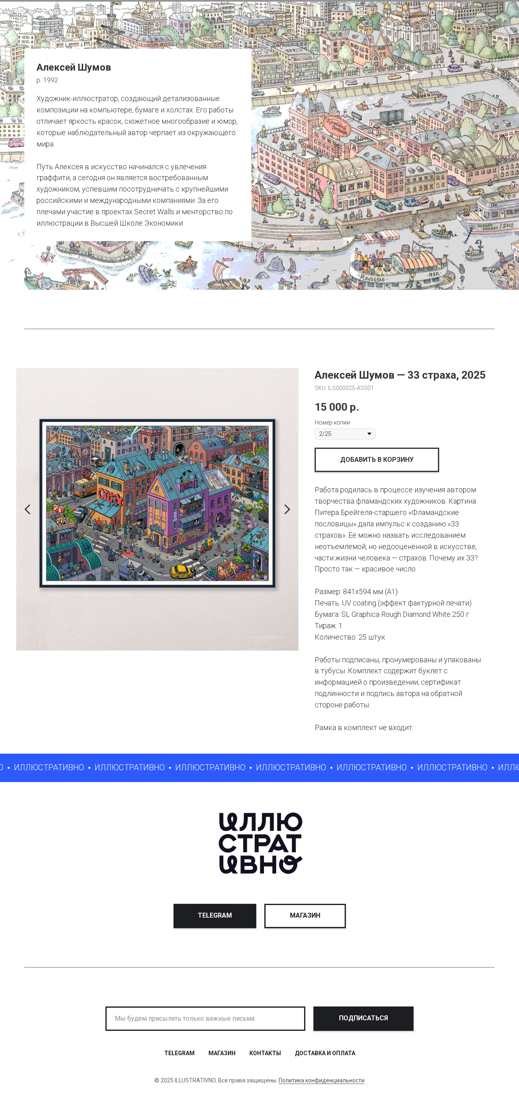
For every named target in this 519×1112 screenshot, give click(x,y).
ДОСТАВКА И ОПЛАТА (325, 1053)
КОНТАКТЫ (265, 1053)
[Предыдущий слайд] (27, 509)
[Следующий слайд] (287, 509)
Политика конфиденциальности (322, 1080)
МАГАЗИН (222, 1053)
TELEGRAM (179, 1053)
